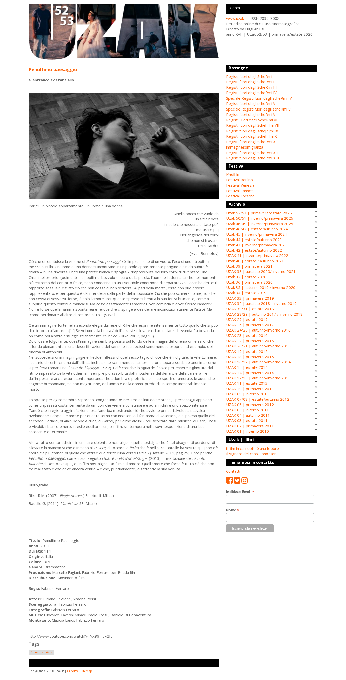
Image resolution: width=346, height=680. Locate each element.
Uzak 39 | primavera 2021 (249, 266)
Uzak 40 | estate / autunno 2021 (255, 260)
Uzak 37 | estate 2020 (246, 276)
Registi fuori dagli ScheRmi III (251, 87)
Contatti (233, 471)
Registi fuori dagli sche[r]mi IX (252, 130)
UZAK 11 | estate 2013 (247, 383)
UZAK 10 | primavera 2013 (250, 388)
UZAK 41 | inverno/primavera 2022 (257, 255)
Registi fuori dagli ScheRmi (249, 76)
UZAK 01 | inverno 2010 (247, 431)
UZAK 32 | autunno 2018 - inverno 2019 (261, 303)
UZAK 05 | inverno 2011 (247, 409)
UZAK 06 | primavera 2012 (250, 404)
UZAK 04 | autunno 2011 (248, 415)
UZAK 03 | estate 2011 (247, 420)
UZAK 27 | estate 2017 (247, 319)
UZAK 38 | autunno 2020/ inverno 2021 (261, 271)
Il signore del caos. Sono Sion (251, 453)
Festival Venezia (240, 185)
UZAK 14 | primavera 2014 (250, 372)
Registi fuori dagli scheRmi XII (252, 152)
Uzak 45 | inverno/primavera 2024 (256, 234)
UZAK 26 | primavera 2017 (250, 324)
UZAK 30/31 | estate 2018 (250, 308)
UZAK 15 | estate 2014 (247, 367)
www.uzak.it (236, 18)
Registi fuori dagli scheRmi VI (251, 114)
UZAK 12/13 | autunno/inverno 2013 (258, 377)
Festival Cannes (239, 190)
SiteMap (86, 671)
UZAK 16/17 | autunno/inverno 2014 (258, 361)
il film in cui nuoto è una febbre (252, 448)
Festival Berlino (239, 179)
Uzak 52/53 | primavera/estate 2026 (259, 212)
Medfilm (233, 174)
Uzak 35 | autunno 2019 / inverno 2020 (260, 287)
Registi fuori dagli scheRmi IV (251, 92)
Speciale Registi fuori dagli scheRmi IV (259, 98)
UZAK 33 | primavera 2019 (250, 298)
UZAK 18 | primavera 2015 (250, 356)
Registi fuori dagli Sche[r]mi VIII (253, 125)
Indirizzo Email (240, 491)
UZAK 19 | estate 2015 (247, 351)
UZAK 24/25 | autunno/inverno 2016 (258, 330)
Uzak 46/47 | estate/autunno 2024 (257, 228)
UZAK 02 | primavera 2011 (250, 425)
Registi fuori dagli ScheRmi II (251, 81)
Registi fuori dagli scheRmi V (250, 103)
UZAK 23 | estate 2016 (247, 335)
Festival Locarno (240, 195)
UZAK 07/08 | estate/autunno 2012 (257, 399)
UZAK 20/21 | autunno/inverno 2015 (258, 345)
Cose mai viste (41, 652)
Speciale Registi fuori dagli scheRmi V (258, 109)
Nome (232, 510)
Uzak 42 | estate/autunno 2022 (254, 250)
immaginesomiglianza (244, 147)
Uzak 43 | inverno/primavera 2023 (256, 244)
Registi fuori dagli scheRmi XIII (252, 157)
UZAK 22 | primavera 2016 (250, 340)
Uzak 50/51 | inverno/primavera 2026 (259, 218)
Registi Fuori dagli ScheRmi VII (252, 119)
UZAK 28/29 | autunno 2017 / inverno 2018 (264, 314)
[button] (271, 174)
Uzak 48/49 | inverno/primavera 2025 (259, 223)
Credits (72, 671)
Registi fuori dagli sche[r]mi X (251, 136)
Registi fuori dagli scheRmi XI (251, 141)
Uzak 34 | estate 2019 (246, 292)
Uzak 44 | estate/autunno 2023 (254, 239)
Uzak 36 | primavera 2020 (249, 282)
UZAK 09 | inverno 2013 (247, 393)
